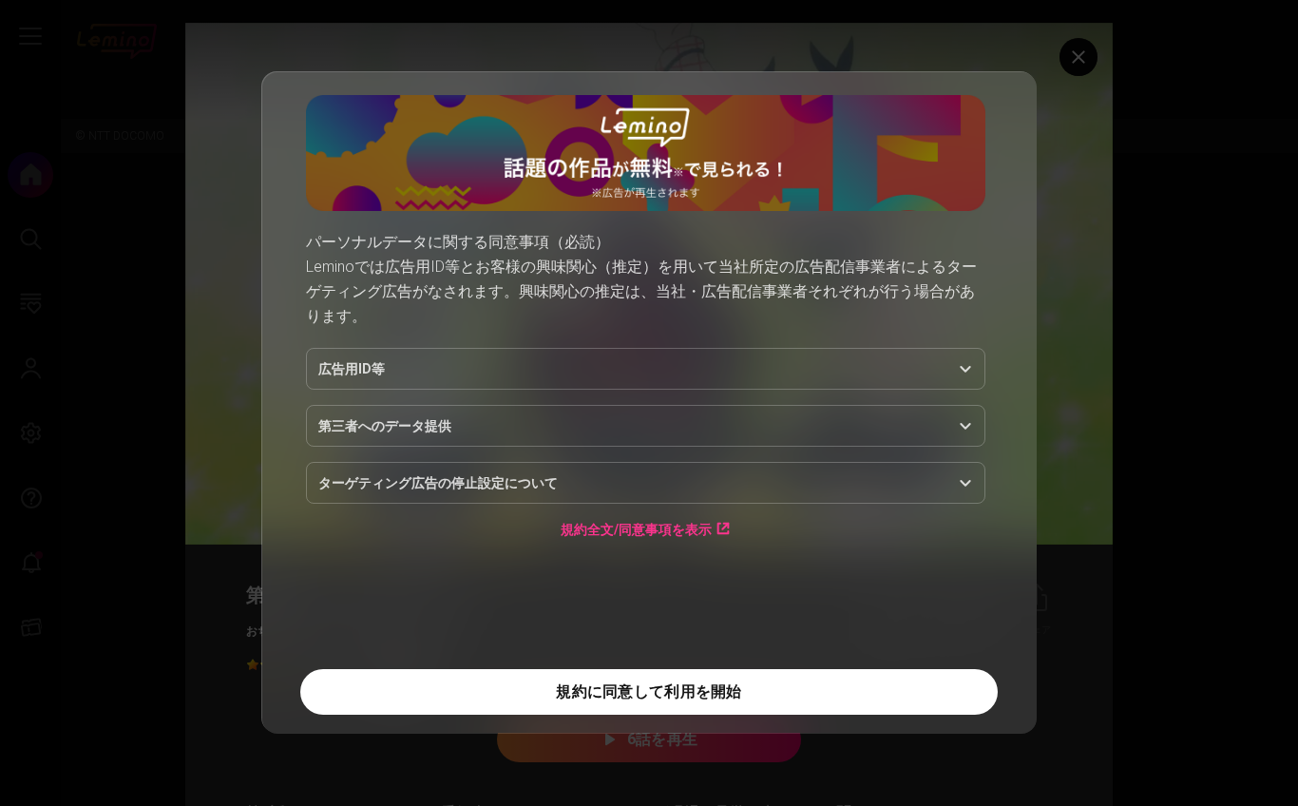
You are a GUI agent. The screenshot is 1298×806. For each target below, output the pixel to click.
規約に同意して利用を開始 (648, 691)
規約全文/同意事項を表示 (636, 529)
